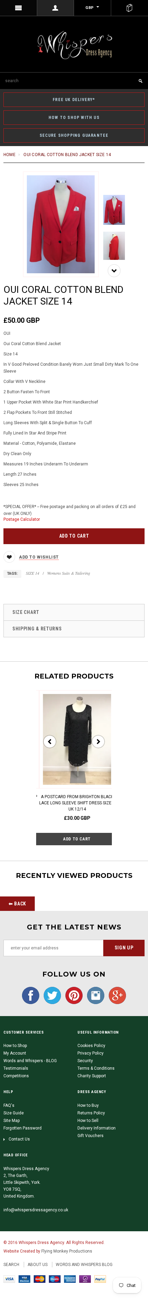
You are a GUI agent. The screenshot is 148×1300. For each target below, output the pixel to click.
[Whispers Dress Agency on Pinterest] (72, 995)
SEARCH (11, 1264)
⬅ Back (17, 903)
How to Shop (15, 1045)
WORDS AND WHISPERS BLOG (84, 1264)
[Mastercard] (39, 1278)
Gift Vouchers (90, 1135)
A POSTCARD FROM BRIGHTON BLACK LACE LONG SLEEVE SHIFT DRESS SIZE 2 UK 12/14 (74, 803)
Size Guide (13, 1113)
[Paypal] (100, 1278)
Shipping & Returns (37, 628)
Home (9, 154)
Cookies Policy (91, 1045)
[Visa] (9, 1278)
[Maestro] (55, 1278)
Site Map (11, 1120)
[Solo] (85, 1278)
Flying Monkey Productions (66, 1251)
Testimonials (15, 1068)
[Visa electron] (24, 1278)
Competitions (16, 1075)
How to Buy (88, 1105)
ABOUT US (37, 1264)
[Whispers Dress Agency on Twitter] (50, 995)
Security (85, 1060)
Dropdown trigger (55, 8)
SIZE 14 (32, 573)
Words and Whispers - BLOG (30, 1060)
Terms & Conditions (96, 1068)
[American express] (70, 1278)
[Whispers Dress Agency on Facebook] (30, 995)
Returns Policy (91, 1113)
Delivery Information (96, 1128)
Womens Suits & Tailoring (68, 573)
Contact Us (19, 1139)
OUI (6, 333)
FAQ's (8, 1105)
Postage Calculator (21, 519)
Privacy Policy (90, 1053)
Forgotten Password (22, 1128)
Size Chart (25, 612)
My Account (14, 1053)
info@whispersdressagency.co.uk (35, 1210)
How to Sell (87, 1120)
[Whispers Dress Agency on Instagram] (94, 995)
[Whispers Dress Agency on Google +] (115, 995)
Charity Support (91, 1075)
